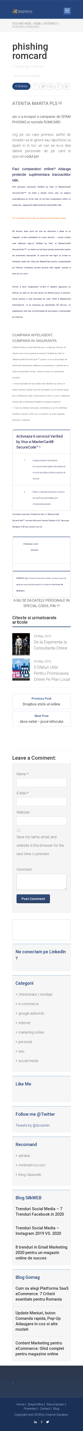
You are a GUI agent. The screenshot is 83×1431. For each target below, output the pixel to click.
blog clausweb (30, 1174)
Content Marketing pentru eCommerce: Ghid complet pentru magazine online (40, 1348)
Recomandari (55, 1404)
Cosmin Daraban (29, 76)
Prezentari (30, 1408)
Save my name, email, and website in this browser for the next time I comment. (40, 845)
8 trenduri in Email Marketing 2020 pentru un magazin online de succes (41, 1252)
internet (25, 1023)
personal (25, 1042)
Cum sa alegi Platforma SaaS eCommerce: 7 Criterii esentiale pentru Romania (42, 1294)
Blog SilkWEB (29, 1197)
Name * (22, 774)
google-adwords (31, 1013)
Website (23, 812)
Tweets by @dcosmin (33, 1125)
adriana (24, 1155)
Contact (45, 1408)
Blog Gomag (28, 1277)
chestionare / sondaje (36, 994)
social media (28, 1061)
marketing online (31, 1032)
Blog (56, 1408)
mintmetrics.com (32, 1165)
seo (21, 1051)
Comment (24, 869)
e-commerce (29, 1004)
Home (20, 1404)
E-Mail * (23, 793)
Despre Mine (35, 1404)
